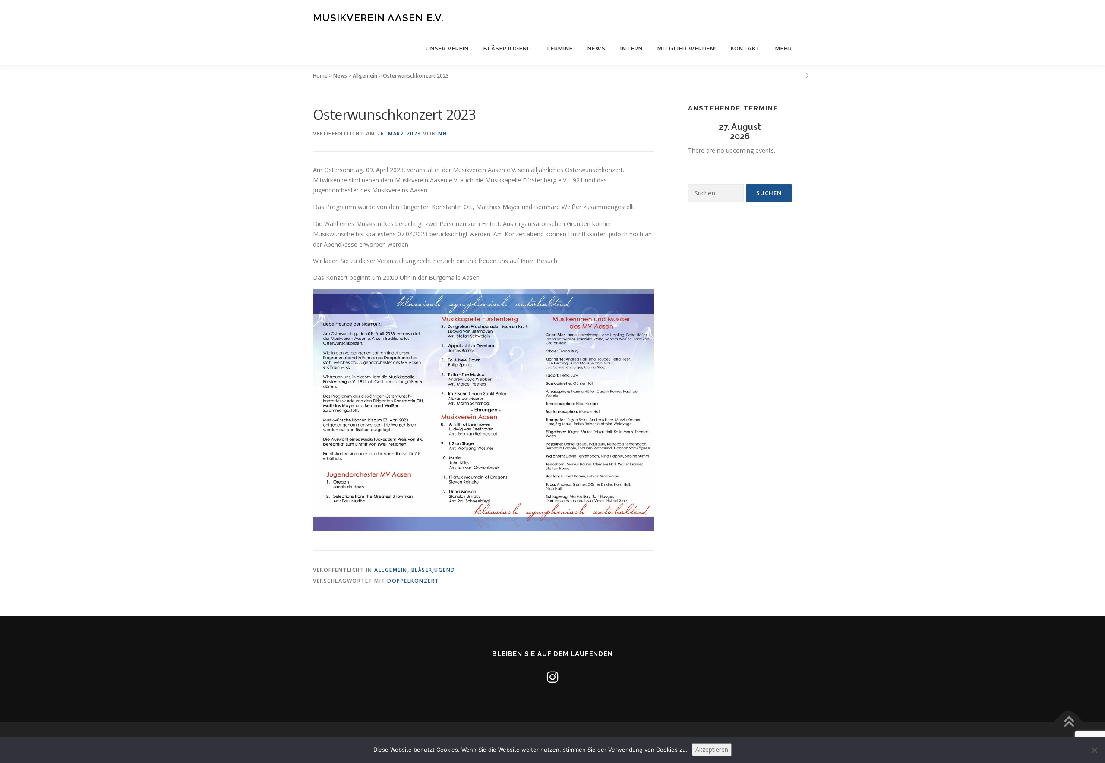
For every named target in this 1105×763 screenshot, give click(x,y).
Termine (559, 48)
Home (320, 75)
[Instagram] (552, 677)
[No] (1094, 750)
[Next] (781, 131)
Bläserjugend (507, 48)
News (596, 48)
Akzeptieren (711, 749)
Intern (631, 48)
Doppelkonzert (413, 580)
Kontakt (746, 48)
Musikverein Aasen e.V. (378, 17)
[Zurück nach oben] (1068, 722)
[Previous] (698, 131)
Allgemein (365, 75)
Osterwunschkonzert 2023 (416, 75)
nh (442, 133)
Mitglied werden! (686, 48)
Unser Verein (447, 48)
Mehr (783, 48)
